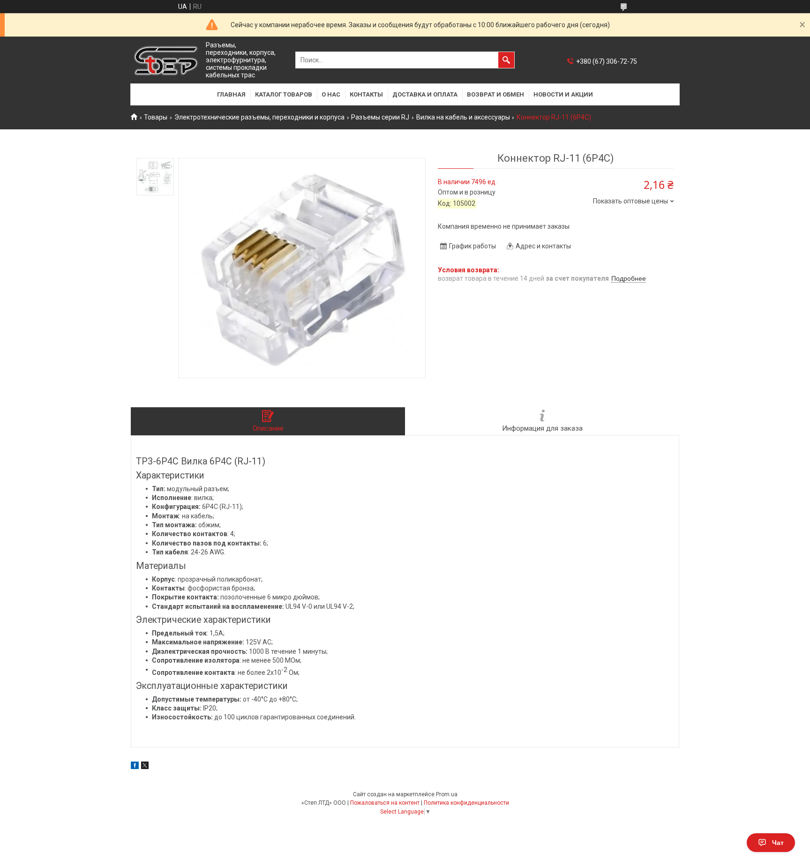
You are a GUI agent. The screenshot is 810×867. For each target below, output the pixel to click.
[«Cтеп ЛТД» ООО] (166, 60)
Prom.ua (447, 794)
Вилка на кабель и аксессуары (463, 117)
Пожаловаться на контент (385, 803)
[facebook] (135, 766)
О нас (331, 94)
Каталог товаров (283, 94)
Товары (155, 117)
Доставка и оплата (425, 94)
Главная (231, 94)
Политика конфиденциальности (466, 803)
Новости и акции (563, 94)
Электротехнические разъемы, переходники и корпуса (259, 117)
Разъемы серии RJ (380, 117)
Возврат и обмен (495, 94)
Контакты (366, 94)
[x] (145, 766)
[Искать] (506, 60)
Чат (778, 842)
